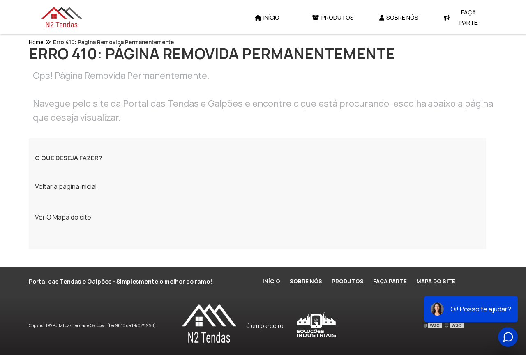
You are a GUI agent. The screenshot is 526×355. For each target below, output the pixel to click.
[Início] (62, 17)
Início (271, 17)
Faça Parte (468, 17)
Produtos (337, 17)
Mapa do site (435, 281)
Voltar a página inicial (66, 186)
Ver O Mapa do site (63, 217)
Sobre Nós (402, 17)
